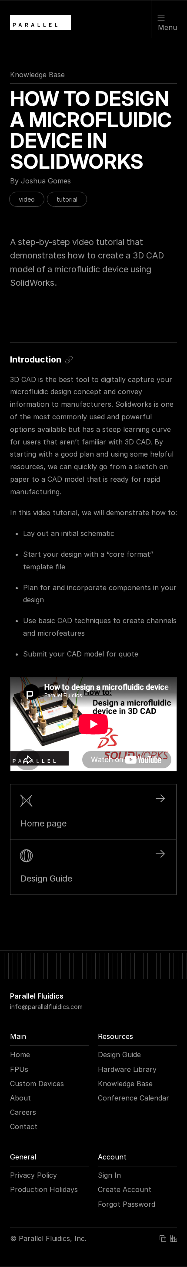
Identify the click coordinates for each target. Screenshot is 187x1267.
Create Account (124, 1189)
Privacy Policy (33, 1175)
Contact (23, 1126)
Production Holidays (44, 1189)
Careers (23, 1112)
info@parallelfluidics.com (46, 1006)
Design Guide (119, 1054)
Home (20, 1054)
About (20, 1098)
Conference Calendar (133, 1098)
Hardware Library (127, 1069)
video (27, 199)
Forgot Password (126, 1204)
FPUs (19, 1069)
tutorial (67, 199)
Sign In (109, 1175)
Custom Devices (37, 1083)
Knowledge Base (37, 74)
